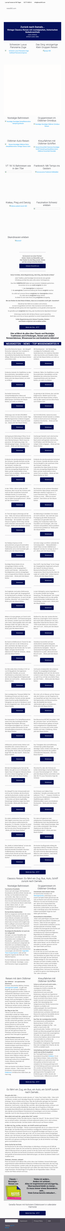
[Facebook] (57, 2)
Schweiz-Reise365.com (32, 266)
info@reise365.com (39, 2)
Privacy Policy (38, 1221)
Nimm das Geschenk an (32, 88)
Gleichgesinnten (39, 895)
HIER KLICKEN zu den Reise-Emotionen (18, 55)
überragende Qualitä (11, 987)
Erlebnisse (8, 1072)
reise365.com (11, 8)
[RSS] (59, 2)
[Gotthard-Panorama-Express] (18, 52)
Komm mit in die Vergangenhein (13, 107)
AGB (49, 1221)
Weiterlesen (19, 363)
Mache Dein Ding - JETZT (32, 1213)
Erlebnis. (51, 1056)
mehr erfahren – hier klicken (32, 19)
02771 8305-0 (28, 2)
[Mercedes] (18, 145)
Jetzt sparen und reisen (52, 110)
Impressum (23, 1221)
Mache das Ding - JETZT (32, 327)
